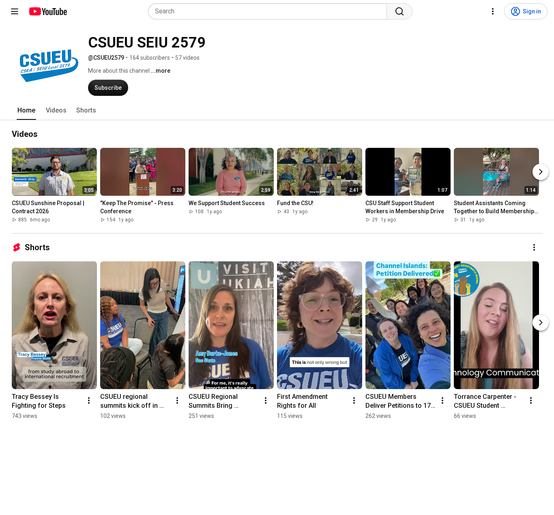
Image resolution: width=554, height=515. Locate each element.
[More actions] (534, 247)
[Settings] (493, 11)
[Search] (399, 11)
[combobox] (270, 11)
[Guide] (14, 11)
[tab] (26, 110)
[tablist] (277, 110)
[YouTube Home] (48, 11)
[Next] (541, 172)
